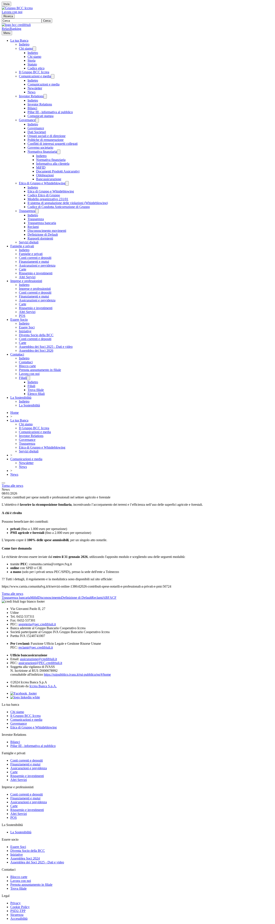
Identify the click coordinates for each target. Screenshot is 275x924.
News (31, 92)
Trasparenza (27, 211)
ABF (106, 597)
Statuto (32, 64)
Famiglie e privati (22, 246)
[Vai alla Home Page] (16, 25)
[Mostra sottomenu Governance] (37, 120)
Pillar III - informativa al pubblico (50, 112)
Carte (22, 269)
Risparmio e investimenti (35, 273)
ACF (113, 597)
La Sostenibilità (20, 397)
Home (14, 412)
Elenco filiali (36, 394)
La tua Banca (19, 40)
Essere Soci (27, 327)
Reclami (33, 227)
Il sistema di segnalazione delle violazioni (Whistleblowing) (68, 203)
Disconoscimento (49, 597)
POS (22, 316)
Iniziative (25, 331)
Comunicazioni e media (35, 76)
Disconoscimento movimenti (47, 230)
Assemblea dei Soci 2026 (36, 350)
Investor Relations (31, 96)
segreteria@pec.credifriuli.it (37, 624)
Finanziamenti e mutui (34, 261)
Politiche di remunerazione (46, 140)
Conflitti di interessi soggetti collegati (53, 143)
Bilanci (32, 108)
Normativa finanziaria (42, 151)
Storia (31, 60)
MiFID (41, 167)
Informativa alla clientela (52, 163)
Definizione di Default (43, 234)
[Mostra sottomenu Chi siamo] (34, 48)
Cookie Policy (20, 907)
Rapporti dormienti (40, 238)
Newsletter (35, 88)
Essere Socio (19, 319)
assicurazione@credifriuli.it (38, 659)
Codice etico (36, 68)
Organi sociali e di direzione (47, 136)
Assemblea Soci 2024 (25, 858)
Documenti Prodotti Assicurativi (57, 171)
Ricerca (8, 16)
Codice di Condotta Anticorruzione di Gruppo (59, 207)
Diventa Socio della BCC (36, 335)
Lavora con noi (12, 12)
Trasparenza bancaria (42, 223)
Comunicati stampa (40, 116)
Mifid (34, 597)
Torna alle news (12, 485)
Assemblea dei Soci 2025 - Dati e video (46, 346)
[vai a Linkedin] (25, 697)
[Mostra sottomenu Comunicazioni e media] (52, 76)
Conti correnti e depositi (35, 258)
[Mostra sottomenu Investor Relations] (45, 96)
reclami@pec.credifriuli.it (35, 647)
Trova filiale (36, 390)
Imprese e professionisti (26, 281)
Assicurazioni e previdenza (37, 265)
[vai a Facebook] (23, 693)
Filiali (23, 378)
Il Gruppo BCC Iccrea (34, 72)
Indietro (24, 44)
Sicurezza (16, 914)
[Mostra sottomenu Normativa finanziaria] (58, 152)
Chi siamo (26, 48)
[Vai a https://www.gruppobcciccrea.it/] (17, 8)
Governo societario (40, 147)
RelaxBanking (11, 29)
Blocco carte (27, 366)
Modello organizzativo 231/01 (48, 199)
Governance (27, 120)
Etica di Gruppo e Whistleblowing (42, 183)
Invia (6, 4)
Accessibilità (19, 918)
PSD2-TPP (18, 911)
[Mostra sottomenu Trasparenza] (37, 211)
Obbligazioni (45, 175)
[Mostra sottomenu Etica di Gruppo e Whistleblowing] (67, 183)
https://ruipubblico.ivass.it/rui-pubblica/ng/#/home (77, 674)
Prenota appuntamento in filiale (40, 370)
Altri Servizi (27, 277)
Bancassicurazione (48, 179)
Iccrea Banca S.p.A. (43, 686)
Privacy (15, 903)
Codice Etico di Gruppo (44, 195)
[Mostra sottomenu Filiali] (28, 378)
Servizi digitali (28, 242)
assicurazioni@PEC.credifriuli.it (40, 663)
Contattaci (17, 354)
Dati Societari (37, 132)
